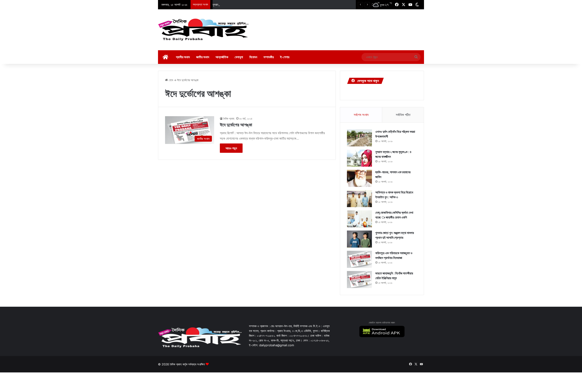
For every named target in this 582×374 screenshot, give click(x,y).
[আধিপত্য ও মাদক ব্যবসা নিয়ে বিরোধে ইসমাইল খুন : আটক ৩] (359, 198)
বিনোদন (253, 57)
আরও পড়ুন (231, 148)
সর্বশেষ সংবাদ (361, 115)
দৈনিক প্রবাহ (228, 118)
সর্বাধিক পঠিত (403, 115)
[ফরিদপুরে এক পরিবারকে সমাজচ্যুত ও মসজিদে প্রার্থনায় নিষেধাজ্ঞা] (359, 259)
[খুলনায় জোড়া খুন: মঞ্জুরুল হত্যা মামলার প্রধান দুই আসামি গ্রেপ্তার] (359, 239)
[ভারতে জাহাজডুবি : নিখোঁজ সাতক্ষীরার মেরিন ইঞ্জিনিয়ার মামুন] (359, 279)
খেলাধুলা (239, 57)
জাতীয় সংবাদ (202, 57)
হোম (170, 80)
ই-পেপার (284, 57)
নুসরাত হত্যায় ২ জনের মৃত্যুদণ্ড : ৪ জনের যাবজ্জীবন (238, 4)
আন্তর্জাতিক (222, 57)
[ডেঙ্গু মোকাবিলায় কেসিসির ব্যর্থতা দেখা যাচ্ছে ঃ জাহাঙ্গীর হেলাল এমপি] (359, 218)
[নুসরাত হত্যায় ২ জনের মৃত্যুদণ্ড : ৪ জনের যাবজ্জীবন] (359, 158)
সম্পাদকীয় (268, 57)
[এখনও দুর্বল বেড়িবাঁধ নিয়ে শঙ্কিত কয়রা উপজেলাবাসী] (359, 137)
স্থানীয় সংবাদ (183, 57)
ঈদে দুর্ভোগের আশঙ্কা (236, 125)
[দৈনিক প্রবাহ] (203, 29)
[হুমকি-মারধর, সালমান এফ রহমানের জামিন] (359, 178)
